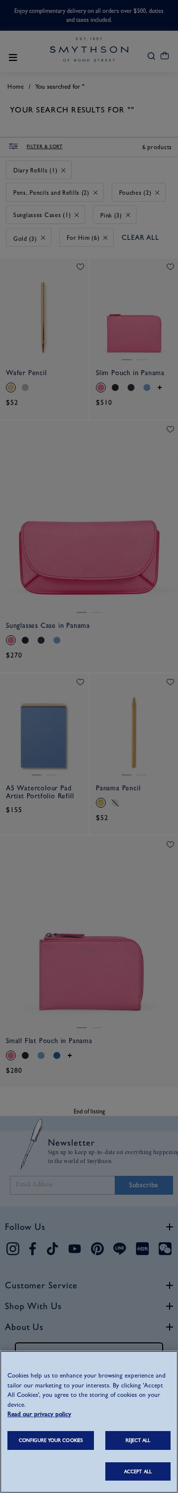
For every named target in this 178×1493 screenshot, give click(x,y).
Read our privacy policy (39, 1414)
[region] (89, 1422)
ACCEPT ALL (138, 1471)
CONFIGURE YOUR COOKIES (51, 1440)
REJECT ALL (138, 1440)
